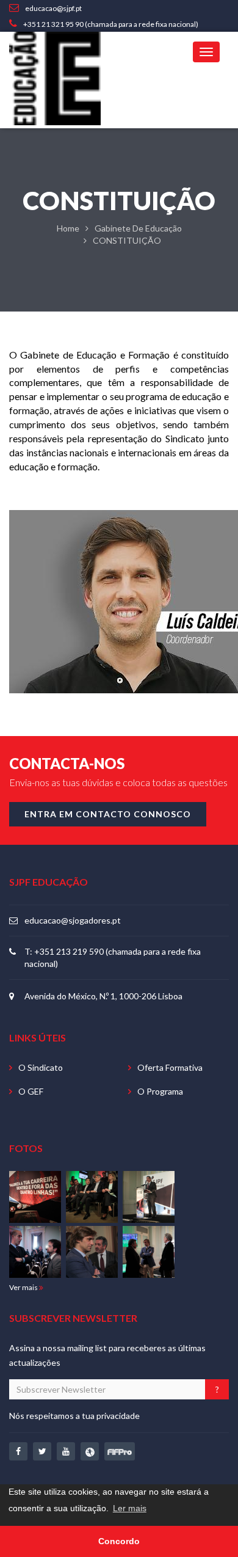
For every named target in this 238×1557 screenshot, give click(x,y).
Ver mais (24, 1287)
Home (68, 228)
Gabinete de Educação (138, 228)
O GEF (30, 1091)
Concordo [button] (119, 1541)
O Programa (160, 1091)
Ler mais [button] (129, 1508)
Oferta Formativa (170, 1067)
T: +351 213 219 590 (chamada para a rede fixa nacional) (112, 957)
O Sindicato (40, 1067)
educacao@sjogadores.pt (72, 920)
